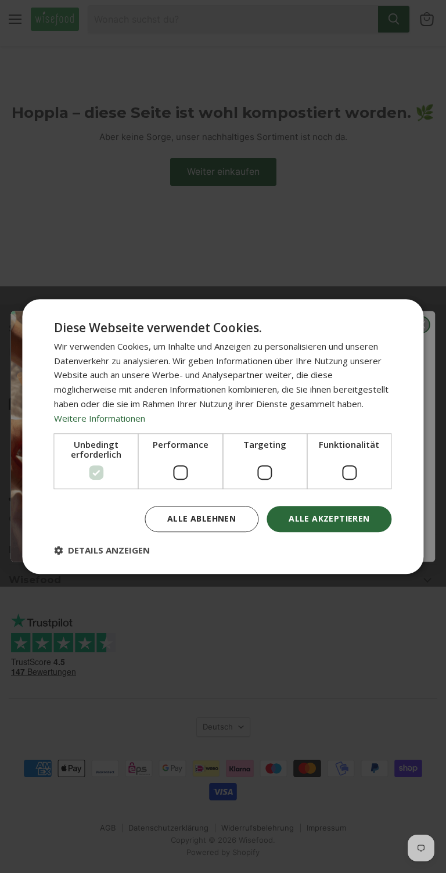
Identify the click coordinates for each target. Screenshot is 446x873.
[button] (102, 550)
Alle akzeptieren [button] (329, 518)
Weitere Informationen (99, 418)
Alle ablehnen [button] (201, 518)
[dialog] (222, 436)
